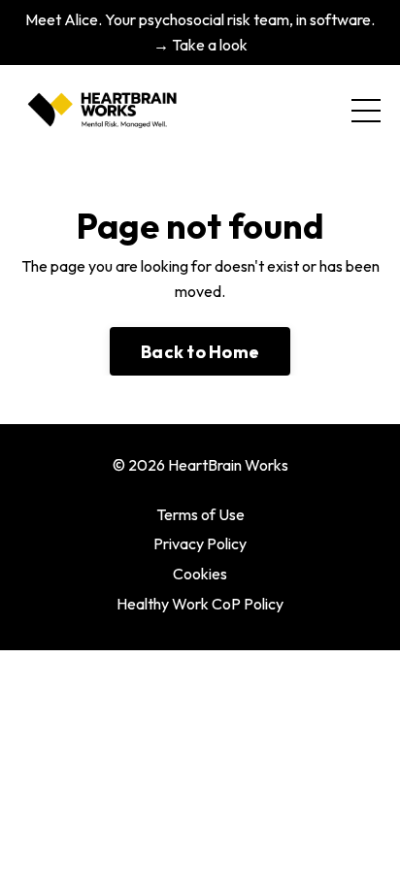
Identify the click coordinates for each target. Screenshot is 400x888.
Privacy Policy (200, 543)
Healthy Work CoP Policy (200, 603)
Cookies (200, 573)
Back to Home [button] (200, 352)
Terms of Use (200, 514)
